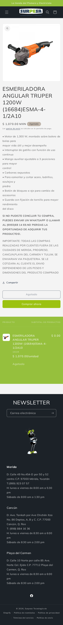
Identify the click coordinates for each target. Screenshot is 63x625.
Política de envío (45, 618)
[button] (6, 12)
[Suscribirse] (52, 413)
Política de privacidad (48, 613)
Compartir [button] (12, 282)
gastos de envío (13, 128)
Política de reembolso (24, 613)
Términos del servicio (23, 618)
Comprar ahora (31, 304)
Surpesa (29, 608)
